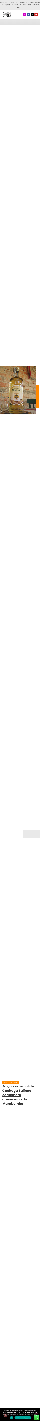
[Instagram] (24, 14)
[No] (36, 1414)
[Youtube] (36, 14)
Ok (12, 1418)
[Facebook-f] (28, 14)
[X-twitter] (32, 14)
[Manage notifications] (5, 1415)
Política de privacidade (22, 1418)
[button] (20, 22)
